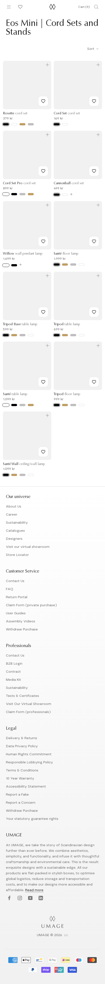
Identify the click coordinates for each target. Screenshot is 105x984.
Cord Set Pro (19, 183)
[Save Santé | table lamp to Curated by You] (43, 382)
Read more (34, 890)
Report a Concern (20, 802)
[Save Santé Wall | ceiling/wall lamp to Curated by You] (43, 452)
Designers (14, 539)
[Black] (6, 124)
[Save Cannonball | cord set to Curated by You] (94, 171)
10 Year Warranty (20, 778)
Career (11, 514)
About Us (13, 506)
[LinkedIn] (40, 898)
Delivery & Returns (21, 738)
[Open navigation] (8, 6)
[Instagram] (19, 898)
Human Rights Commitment (29, 754)
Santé (66, 254)
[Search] (96, 6)
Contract (13, 671)
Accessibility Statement (26, 786)
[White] (14, 124)
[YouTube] (29, 898)
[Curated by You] (19, 7)
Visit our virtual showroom (28, 547)
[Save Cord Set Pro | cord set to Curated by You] (43, 171)
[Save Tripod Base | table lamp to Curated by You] (43, 312)
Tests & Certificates (22, 696)
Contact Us (15, 581)
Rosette (15, 113)
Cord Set (67, 113)
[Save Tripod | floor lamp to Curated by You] (94, 382)
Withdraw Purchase (22, 629)
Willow (22, 254)
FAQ (9, 589)
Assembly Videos (20, 621)
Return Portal (16, 597)
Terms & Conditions (22, 770)
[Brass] (22, 124)
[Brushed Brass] (65, 264)
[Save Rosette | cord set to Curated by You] (43, 101)
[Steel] (31, 124)
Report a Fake (17, 794)
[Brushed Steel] (22, 194)
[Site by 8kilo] (66, 936)
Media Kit (13, 679)
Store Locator (17, 555)
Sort (91, 49)
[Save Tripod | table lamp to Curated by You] (94, 312)
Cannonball (69, 183)
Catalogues (15, 530)
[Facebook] (8, 898)
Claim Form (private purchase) (31, 605)
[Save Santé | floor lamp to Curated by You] (94, 241)
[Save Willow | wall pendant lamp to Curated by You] (43, 241)
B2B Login (14, 663)
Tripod (67, 324)
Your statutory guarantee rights (32, 819)
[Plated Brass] (31, 194)
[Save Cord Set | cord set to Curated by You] (94, 101)
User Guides (16, 613)
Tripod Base (20, 324)
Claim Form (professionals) (28, 712)
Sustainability (17, 522)
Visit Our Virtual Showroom (28, 704)
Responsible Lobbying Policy (29, 762)
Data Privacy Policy (22, 746)
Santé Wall (24, 464)
